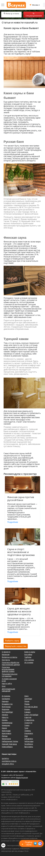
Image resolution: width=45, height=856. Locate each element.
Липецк (5, 736)
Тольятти (28, 723)
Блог (4, 686)
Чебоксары (28, 741)
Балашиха (6, 699)
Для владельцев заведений (8, 690)
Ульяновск (28, 733)
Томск (26, 725)
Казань (5, 720)
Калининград (7, 723)
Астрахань (6, 696)
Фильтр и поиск (12, 13)
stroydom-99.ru (8, 764)
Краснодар (6, 731)
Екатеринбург (7, 712)
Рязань (27, 709)
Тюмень (27, 731)
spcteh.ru (5, 758)
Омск (26, 696)
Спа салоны (29, 660)
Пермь (27, 704)
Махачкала (6, 739)
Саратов (27, 717)
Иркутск (5, 717)
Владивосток (7, 704)
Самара (27, 712)
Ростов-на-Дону (31, 707)
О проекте (6, 652)
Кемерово (6, 725)
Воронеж (5, 709)
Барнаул (5, 701)
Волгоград (6, 707)
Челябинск (28, 744)
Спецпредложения (34, 15)
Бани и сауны (29, 652)
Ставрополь (29, 720)
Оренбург (28, 699)
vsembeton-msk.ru (9, 761)
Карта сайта (7, 683)
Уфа (26, 736)
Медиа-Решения (22, 778)
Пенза (26, 701)
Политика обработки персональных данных (11, 663)
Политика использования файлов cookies (8, 669)
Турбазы (27, 657)
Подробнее (12, 522)
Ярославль (28, 747)
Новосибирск (7, 747)
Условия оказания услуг (9, 680)
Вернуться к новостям (15, 646)
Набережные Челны (10, 741)
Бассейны (28, 654)
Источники (28, 662)
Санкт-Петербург (31, 715)
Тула (26, 728)
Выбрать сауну (12, 640)
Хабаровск (28, 739)
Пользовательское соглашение (9, 675)
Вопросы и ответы (9, 657)
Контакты (6, 660)
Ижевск (5, 715)
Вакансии (5, 654)
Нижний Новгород (9, 744)
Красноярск (6, 733)
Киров (4, 728)
